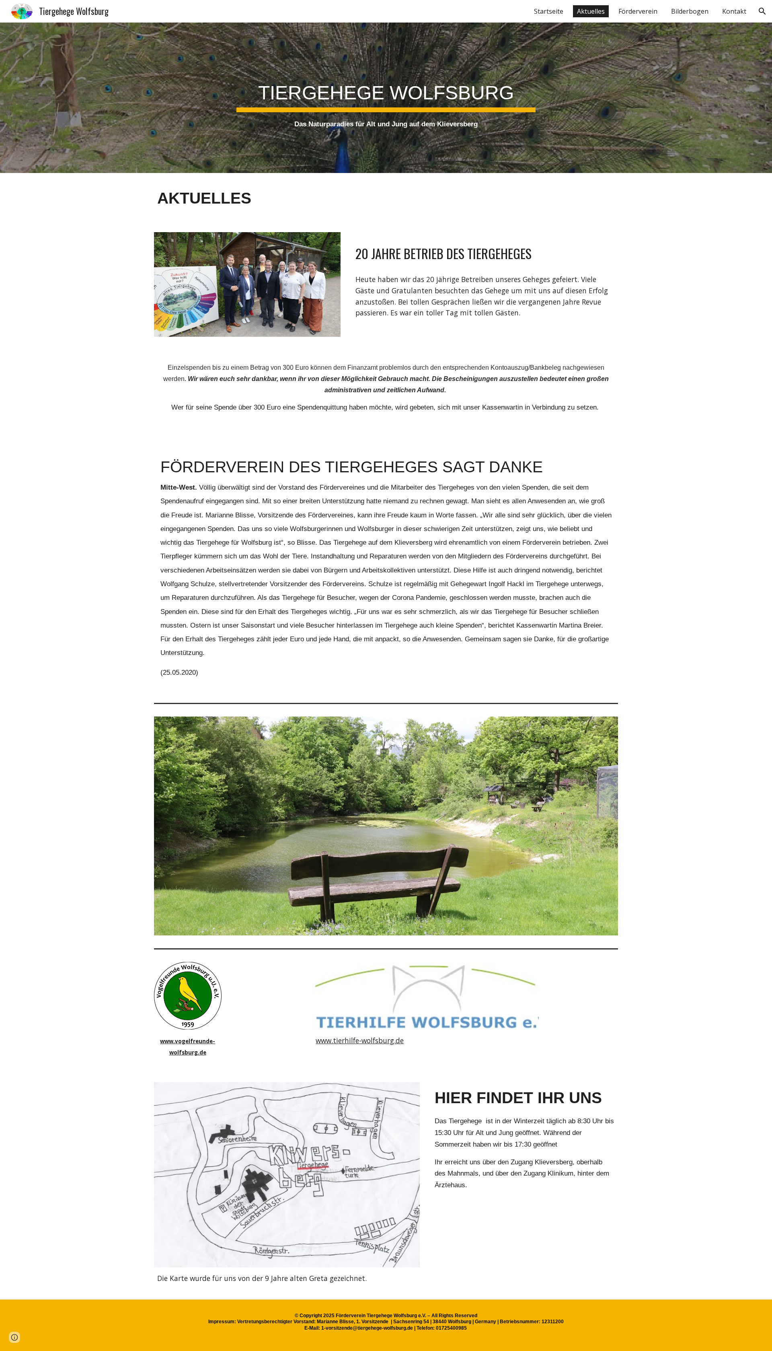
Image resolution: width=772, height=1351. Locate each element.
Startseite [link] (548, 11)
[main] (386, 97)
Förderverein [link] (637, 11)
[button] (762, 11)
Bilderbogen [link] (689, 11)
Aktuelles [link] (591, 11)
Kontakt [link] (734, 11)
